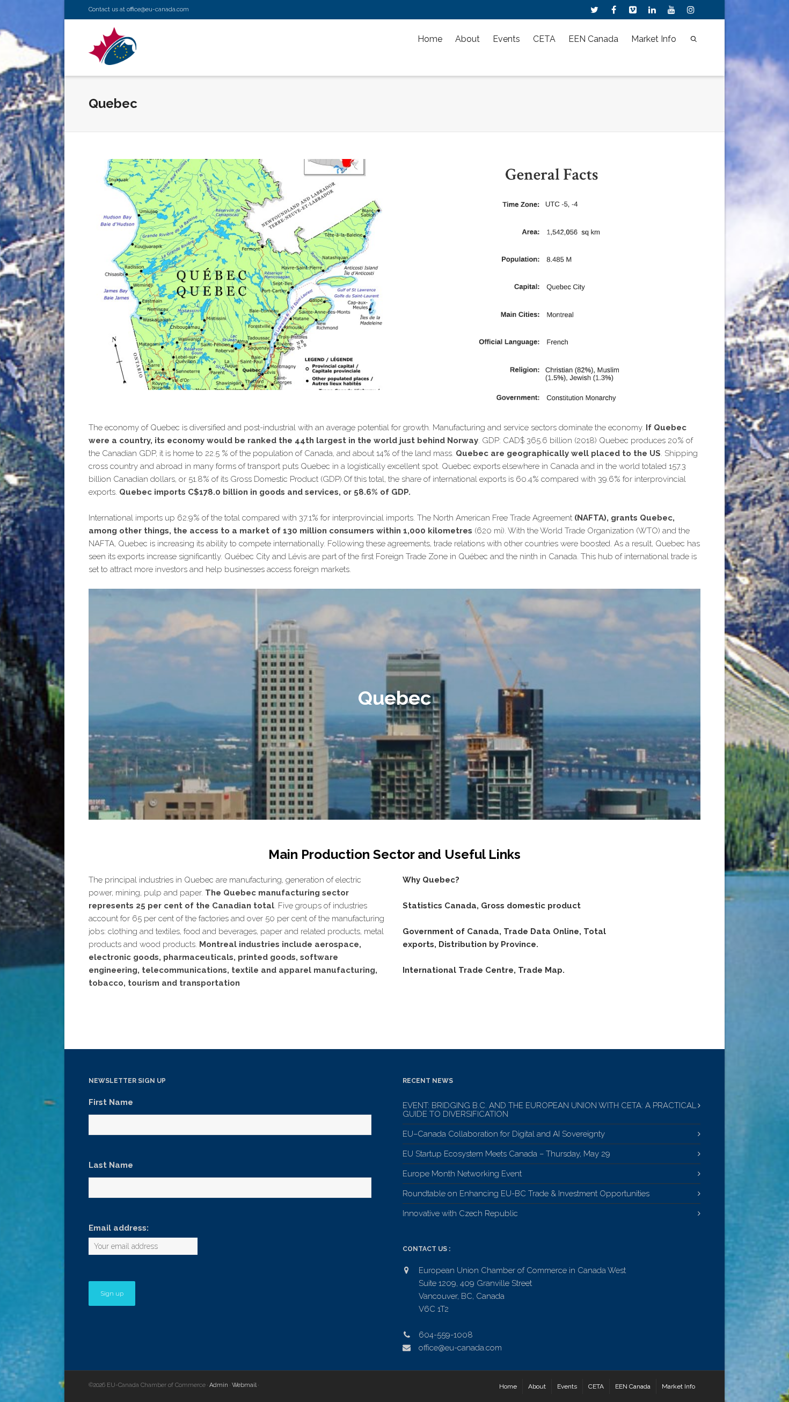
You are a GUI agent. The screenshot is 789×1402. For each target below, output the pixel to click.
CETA (544, 39)
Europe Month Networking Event (462, 1174)
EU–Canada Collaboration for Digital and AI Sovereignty (504, 1134)
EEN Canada (593, 39)
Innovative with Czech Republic (460, 1213)
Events (506, 39)
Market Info (653, 39)
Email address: (119, 1228)
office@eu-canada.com (158, 9)
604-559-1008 (446, 1335)
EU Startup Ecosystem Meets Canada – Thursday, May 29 (506, 1154)
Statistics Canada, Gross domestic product (492, 905)
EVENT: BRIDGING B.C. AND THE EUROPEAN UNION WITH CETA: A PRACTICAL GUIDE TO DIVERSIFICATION (549, 1110)
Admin (218, 1385)
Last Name (111, 1165)
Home (430, 39)
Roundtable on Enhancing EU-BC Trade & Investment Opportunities (526, 1193)
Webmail (244, 1385)
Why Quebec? (431, 880)
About (467, 39)
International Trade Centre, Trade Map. (484, 970)
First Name (111, 1102)
